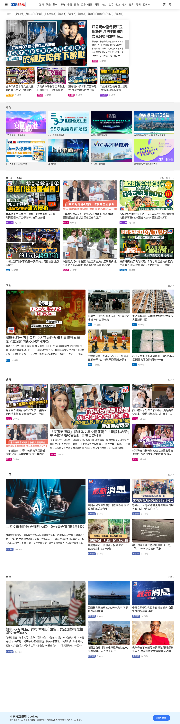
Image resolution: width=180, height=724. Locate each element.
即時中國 (9, 549)
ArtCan (109, 14)
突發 (8, 270)
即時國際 (9, 95)
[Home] (18, 4)
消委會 (39, 14)
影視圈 (65, 222)
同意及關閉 (161, 718)
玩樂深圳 (81, 14)
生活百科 (9, 222)
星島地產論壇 (50, 14)
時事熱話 (41, 95)
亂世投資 (61, 14)
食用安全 (72, 95)
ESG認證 (100, 14)
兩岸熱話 (136, 514)
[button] (127, 44)
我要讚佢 (71, 14)
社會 (102, 95)
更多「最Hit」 (166, 178)
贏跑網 (90, 14)
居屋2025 (29, 14)
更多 (170, 285)
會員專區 (118, 14)
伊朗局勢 (19, 14)
